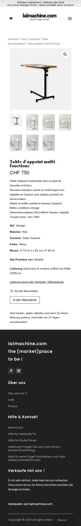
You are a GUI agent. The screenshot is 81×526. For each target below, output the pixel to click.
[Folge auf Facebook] (11, 371)
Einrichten (34, 39)
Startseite (13, 39)
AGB (11, 400)
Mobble (38, 259)
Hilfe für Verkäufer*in (22, 434)
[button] (65, 54)
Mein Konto (15, 427)
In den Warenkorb (25, 300)
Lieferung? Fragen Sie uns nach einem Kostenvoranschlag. (34, 448)
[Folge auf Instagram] (19, 371)
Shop (24, 39)
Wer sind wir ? (17, 393)
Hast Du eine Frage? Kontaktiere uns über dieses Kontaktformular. (36, 458)
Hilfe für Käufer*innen (22, 440)
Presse (12, 406)
